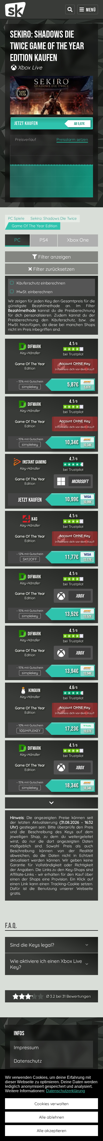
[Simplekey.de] (15, 9)
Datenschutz (28, 1061)
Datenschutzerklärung (65, 1091)
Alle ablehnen (51, 1117)
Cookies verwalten (51, 1103)
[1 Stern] (15, 996)
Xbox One (78, 240)
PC (17, 240)
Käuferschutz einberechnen (40, 283)
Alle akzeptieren (51, 1130)
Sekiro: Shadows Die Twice (53, 218)
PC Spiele (16, 218)
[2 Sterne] (18, 996)
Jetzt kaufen (49, 123)
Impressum (26, 1047)
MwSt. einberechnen (34, 291)
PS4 (44, 240)
